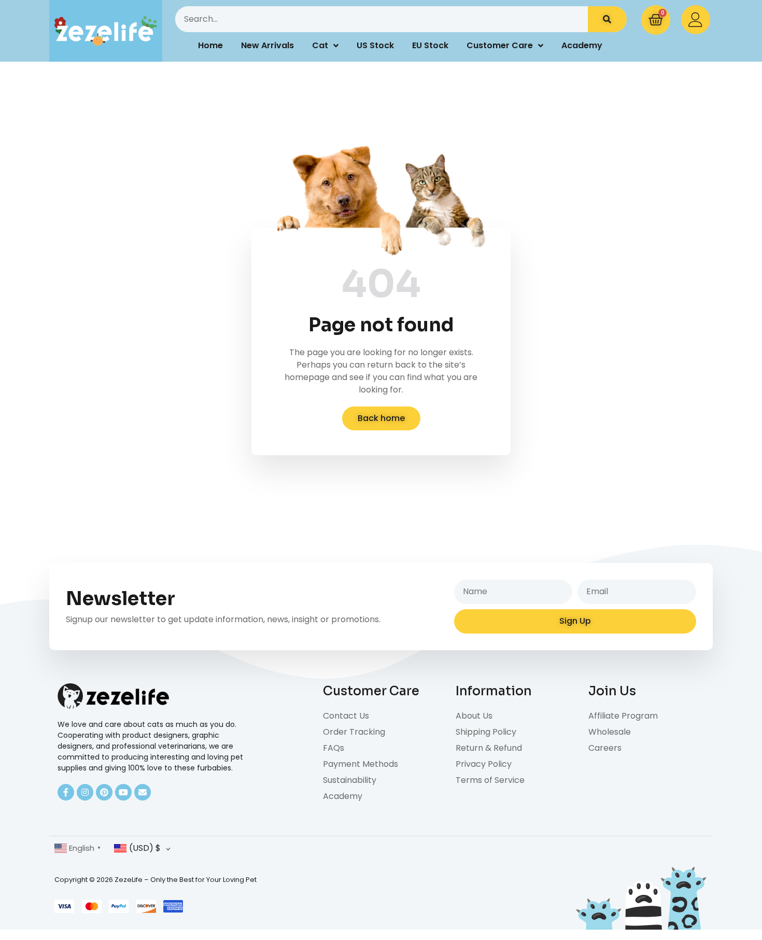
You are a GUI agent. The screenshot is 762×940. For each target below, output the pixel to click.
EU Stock (430, 45)
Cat (320, 45)
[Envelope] (142, 792)
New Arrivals (267, 45)
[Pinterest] (104, 792)
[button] (381, 418)
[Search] (607, 19)
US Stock (375, 45)
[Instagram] (85, 792)
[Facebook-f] (66, 792)
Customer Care (500, 45)
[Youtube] (123, 792)
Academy (581, 45)
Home (210, 45)
